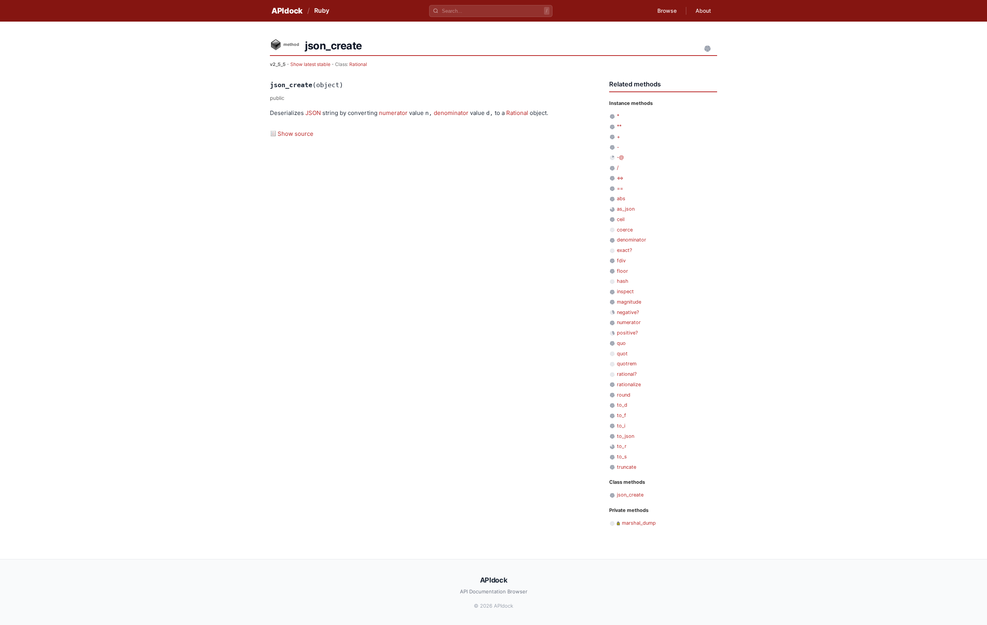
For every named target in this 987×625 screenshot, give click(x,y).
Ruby (321, 10)
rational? (627, 374)
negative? (628, 312)
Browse (667, 10)
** (619, 126)
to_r (622, 446)
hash (622, 281)
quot (622, 353)
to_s (622, 456)
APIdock (287, 10)
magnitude (629, 302)
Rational (358, 64)
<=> (620, 178)
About (703, 10)
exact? (624, 250)
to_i (621, 426)
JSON (313, 113)
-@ (620, 157)
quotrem (627, 364)
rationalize (629, 384)
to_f (621, 415)
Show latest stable (311, 64)
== (620, 188)
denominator (451, 113)
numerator (393, 113)
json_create (630, 495)
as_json (626, 209)
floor (622, 271)
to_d (622, 405)
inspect (625, 291)
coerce (625, 230)
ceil (621, 219)
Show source (295, 133)
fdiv (621, 261)
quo (621, 343)
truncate (626, 467)
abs (621, 198)
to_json (625, 436)
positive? (627, 333)
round (623, 395)
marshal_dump (639, 523)
